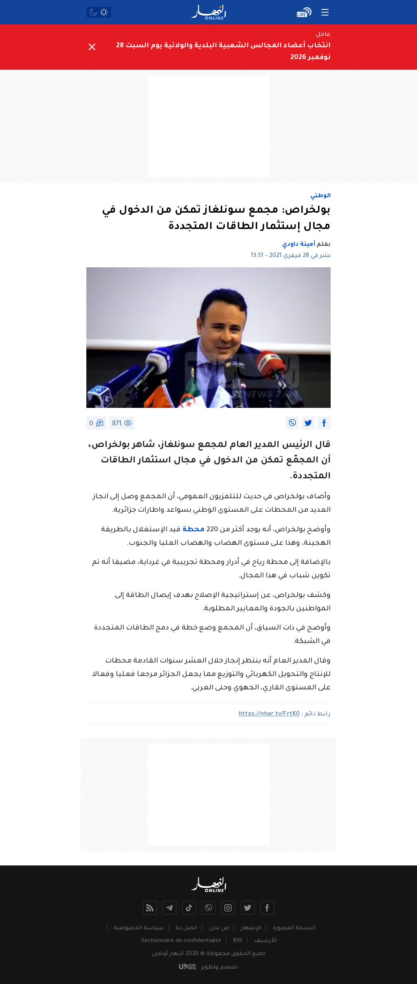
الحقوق (240, 954)
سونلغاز (178, 446)
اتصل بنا (186, 928)
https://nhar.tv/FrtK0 (269, 714)
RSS (237, 941)
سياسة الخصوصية (139, 928)
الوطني (320, 196)
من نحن (219, 928)
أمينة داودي (298, 245)
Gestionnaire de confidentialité (181, 941)
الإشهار (251, 928)
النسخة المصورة (294, 928)
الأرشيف (265, 941)
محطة (193, 530)
